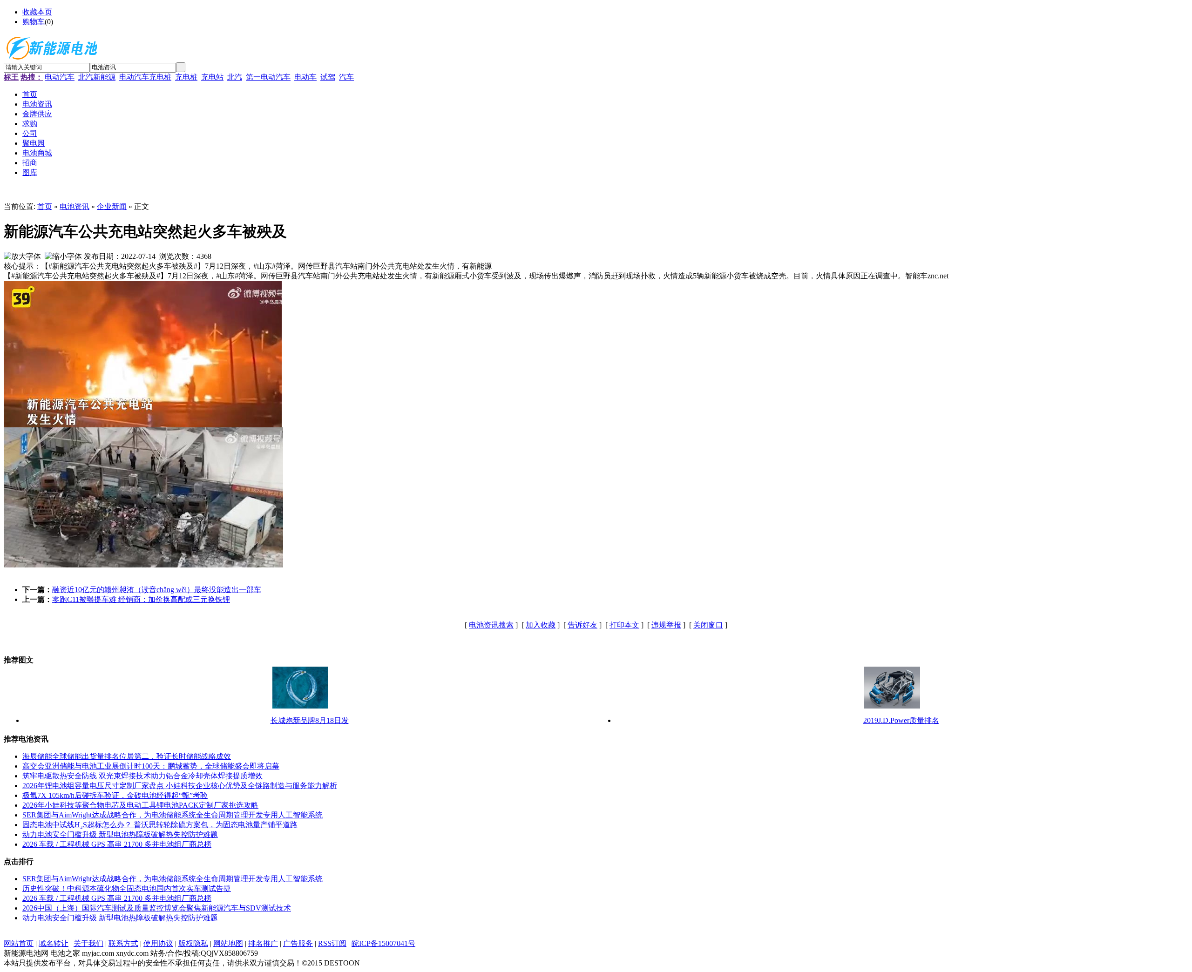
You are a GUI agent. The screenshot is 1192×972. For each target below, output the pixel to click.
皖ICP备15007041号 (383, 943)
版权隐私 (193, 943)
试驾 (327, 77)
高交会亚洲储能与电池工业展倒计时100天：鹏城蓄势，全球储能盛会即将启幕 (150, 766)
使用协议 (158, 943)
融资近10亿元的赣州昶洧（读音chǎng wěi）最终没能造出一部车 (156, 590)
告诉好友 (582, 625)
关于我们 (88, 943)
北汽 (234, 77)
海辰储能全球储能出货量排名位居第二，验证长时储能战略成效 (126, 756)
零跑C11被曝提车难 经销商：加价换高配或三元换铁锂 (141, 599)
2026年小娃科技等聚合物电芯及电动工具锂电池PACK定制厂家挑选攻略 (140, 805)
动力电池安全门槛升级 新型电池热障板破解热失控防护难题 (120, 834)
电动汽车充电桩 (145, 77)
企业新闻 (112, 206)
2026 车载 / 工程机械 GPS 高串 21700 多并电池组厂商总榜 (116, 844)
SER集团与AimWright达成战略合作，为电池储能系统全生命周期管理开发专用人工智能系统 (172, 815)
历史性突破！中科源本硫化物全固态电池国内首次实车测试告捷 (126, 888)
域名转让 (53, 943)
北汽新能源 (96, 77)
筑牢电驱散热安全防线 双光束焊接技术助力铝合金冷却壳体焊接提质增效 (142, 776)
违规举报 (666, 625)
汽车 (346, 77)
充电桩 (186, 77)
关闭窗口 (708, 625)
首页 (44, 206)
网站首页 (19, 943)
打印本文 (624, 625)
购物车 (33, 22)
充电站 (212, 77)
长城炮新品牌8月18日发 (310, 720)
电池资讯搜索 (491, 625)
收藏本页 (37, 12)
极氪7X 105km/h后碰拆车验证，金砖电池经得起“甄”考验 (115, 795)
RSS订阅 (332, 943)
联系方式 (123, 943)
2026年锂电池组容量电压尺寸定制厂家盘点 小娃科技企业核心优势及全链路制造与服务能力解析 (179, 786)
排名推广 (263, 943)
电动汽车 (59, 77)
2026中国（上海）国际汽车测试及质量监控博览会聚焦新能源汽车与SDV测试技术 (156, 908)
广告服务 (298, 943)
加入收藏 (540, 625)
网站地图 (228, 943)
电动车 (305, 77)
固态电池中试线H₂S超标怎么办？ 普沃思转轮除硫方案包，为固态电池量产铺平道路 (160, 825)
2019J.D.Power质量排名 (901, 720)
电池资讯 (74, 206)
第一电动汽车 (268, 77)
